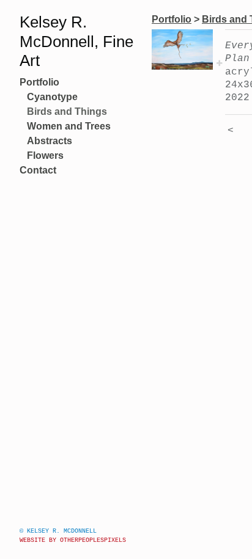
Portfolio (39, 82)
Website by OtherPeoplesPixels (73, 540)
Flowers (45, 155)
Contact (38, 170)
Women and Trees (69, 126)
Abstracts (49, 141)
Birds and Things (67, 111)
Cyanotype (52, 97)
